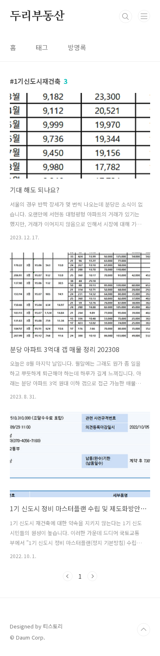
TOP (143, 629)
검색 (125, 16)
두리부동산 (37, 16)
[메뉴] (144, 16)
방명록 (77, 47)
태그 (42, 47)
